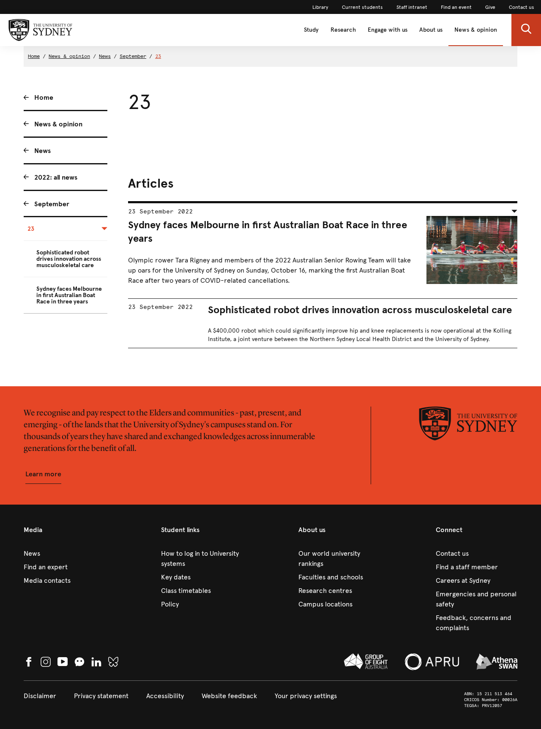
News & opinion (475, 29)
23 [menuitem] (30, 228)
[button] (526, 30)
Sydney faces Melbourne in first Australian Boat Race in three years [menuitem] (69, 295)
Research (343, 29)
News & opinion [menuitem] (58, 124)
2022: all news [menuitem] (55, 177)
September (133, 56)
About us (431, 29)
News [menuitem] (42, 151)
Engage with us (387, 29)
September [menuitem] (51, 204)
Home (34, 56)
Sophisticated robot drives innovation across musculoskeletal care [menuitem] (68, 259)
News (105, 56)
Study (311, 29)
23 (158, 56)
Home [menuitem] (43, 97)
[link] (320, 7)
